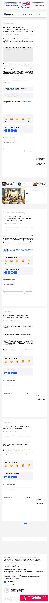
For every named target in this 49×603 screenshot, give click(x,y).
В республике (7, 311)
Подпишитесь (36, 598)
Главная (11, 538)
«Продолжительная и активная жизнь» (14, 212)
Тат (36, 14)
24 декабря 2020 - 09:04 (7, 223)
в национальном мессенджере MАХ (13, 96)
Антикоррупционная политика (10, 597)
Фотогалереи (23, 538)
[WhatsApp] (15, 130)
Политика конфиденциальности (11, 600)
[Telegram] (12, 130)
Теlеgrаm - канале (27, 101)
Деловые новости (8, 23)
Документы (31, 538)
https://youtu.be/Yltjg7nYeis (23, 454)
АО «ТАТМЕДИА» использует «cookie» (12, 597)
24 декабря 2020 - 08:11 (7, 431)
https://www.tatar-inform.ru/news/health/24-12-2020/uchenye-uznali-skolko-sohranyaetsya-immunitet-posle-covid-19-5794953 (18, 250)
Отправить (29, 151)
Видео (16, 538)
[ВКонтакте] (5, 130)
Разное (38, 538)
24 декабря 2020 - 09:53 (7, 34)
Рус (30, 14)
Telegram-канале (9, 89)
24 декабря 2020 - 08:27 (7, 320)
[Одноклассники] (9, 130)
